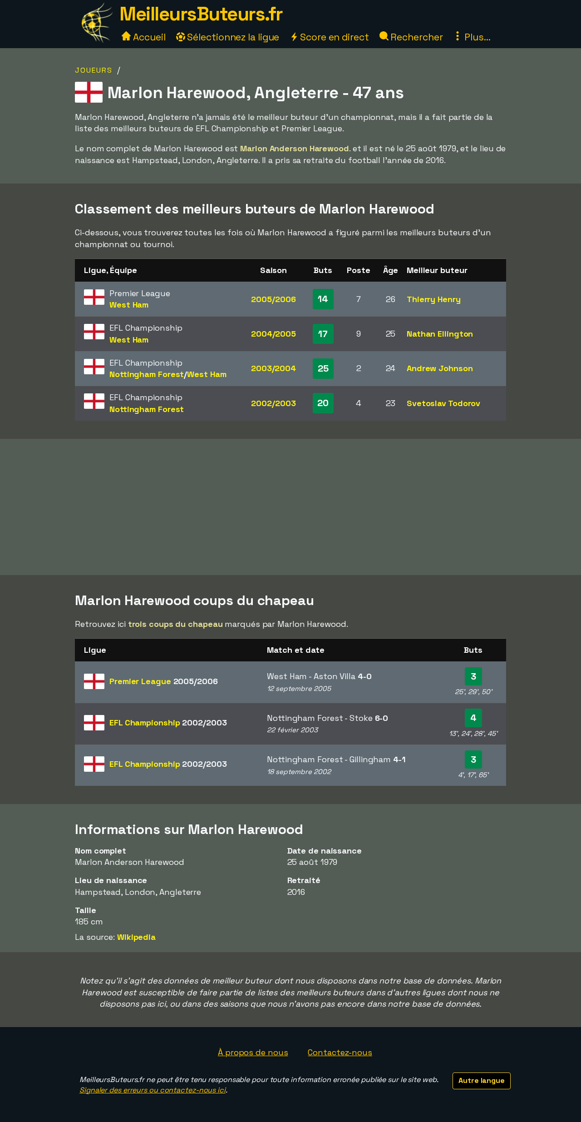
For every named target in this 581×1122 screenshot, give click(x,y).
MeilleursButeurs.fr (201, 14)
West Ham (128, 304)
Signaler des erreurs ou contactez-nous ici (152, 1090)
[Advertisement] (290, 507)
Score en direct (333, 37)
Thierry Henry (434, 299)
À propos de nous (253, 1052)
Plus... (476, 37)
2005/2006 (273, 299)
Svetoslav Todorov (443, 403)
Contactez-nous (340, 1052)
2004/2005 (273, 333)
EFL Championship (167, 722)
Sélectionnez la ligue (232, 37)
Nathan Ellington (440, 333)
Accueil (148, 37)
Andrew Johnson (440, 368)
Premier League (163, 681)
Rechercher (416, 37)
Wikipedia (136, 937)
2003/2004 (273, 368)
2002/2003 (273, 403)
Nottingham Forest (146, 374)
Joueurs (94, 70)
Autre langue (481, 1080)
